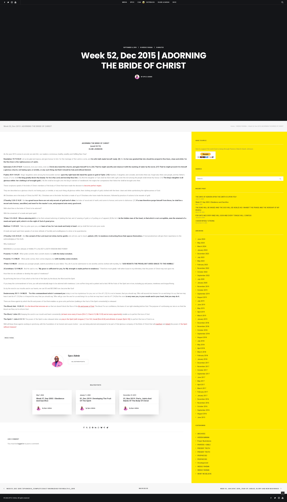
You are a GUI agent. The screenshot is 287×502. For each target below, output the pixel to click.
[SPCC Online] (143, 2)
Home (233, 126)
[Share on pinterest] (92, 427)
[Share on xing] (104, 427)
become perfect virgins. (93, 186)
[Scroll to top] (283, 493)
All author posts (78, 361)
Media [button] (124, 2)
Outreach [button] (150, 2)
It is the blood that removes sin (36, 306)
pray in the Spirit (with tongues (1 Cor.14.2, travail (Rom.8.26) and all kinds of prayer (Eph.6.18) (96, 319)
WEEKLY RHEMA (147, 47)
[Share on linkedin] (95, 427)
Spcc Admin (147, 77)
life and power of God (86, 306)
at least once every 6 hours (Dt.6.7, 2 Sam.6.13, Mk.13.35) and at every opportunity (92, 314)
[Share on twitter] (86, 427)
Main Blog (143, 488)
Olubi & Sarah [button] (163, 2)
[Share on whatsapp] (98, 427)
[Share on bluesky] (101, 427)
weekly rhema (9, 338)
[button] (5, 2)
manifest (158, 324)
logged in (20, 444)
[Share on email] (107, 427)
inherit (168, 324)
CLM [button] (139, 2)
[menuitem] (5, 2)
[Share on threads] (89, 427)
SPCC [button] (132, 2)
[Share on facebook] (84, 427)
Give (174, 2)
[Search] (239, 178)
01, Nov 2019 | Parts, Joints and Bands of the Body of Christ (137, 399)
